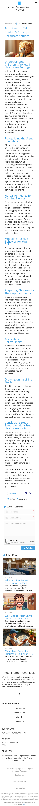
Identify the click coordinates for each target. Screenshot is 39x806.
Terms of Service (19, 781)
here (24, 804)
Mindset (12, 493)
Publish (29, 548)
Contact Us (19, 775)
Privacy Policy (19, 788)
